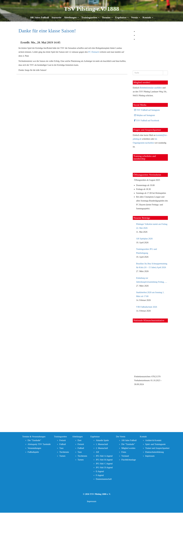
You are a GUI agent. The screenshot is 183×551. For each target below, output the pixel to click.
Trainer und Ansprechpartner (157, 448)
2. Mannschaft (102, 448)
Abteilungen (70, 17)
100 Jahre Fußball (39, 17)
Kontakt (147, 17)
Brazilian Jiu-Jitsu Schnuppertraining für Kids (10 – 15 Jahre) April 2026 (151, 265)
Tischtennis (64, 452)
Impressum (149, 456)
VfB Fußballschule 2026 (146, 307)
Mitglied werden (128, 448)
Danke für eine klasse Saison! (47, 30)
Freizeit (62, 440)
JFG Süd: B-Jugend (104, 460)
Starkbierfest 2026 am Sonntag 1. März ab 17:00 (150, 294)
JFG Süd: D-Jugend (104, 467)
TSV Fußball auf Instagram (148, 110)
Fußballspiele (33, 452)
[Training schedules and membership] (138, 164)
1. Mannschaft (102, 444)
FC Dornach (93, 52)
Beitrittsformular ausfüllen (151, 88)
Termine (106, 17)
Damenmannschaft (104, 479)
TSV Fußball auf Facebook (147, 120)
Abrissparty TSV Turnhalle (39, 444)
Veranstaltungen (34, 448)
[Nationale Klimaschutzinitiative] (150, 349)
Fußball (62, 444)
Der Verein (120, 436)
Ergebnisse (121, 17)
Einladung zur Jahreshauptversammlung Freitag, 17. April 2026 (152, 280)
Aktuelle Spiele (102, 440)
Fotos (123, 452)
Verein (135, 17)
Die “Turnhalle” (34, 440)
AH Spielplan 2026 (144, 238)
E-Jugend (100, 471)
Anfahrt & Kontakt (153, 440)
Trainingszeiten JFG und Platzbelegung (146, 251)
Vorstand (125, 456)
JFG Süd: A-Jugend (104, 456)
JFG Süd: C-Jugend (104, 463)
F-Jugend (100, 475)
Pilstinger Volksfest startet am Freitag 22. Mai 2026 (151, 226)
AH (97, 452)
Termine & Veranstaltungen (33, 436)
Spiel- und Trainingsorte (155, 444)
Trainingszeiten (89, 17)
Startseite (56, 17)
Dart (79, 440)
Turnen (62, 456)
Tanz (61, 448)
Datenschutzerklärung (154, 452)
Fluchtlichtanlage (128, 460)
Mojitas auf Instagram (145, 115)
